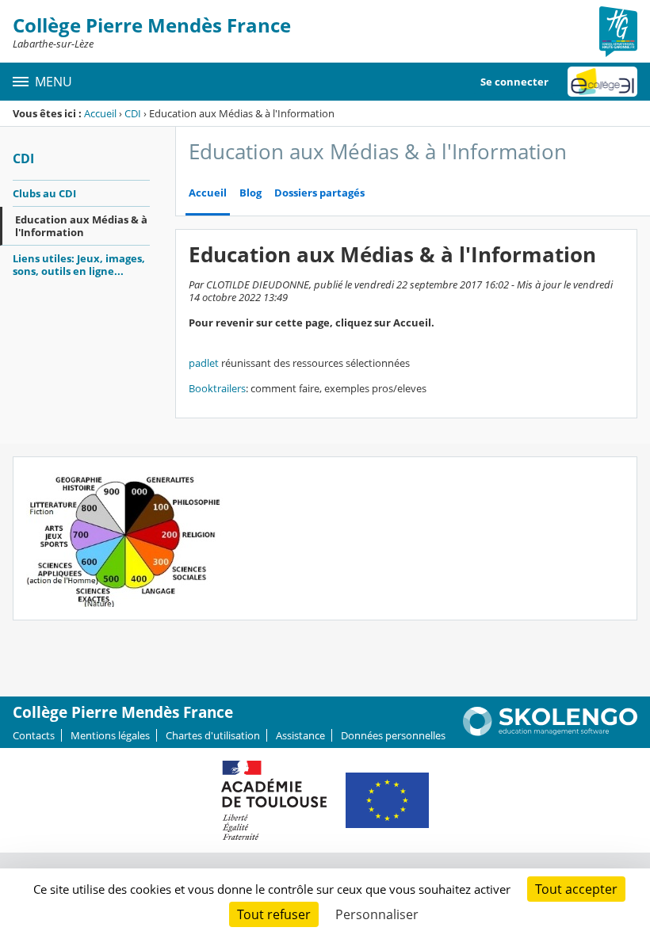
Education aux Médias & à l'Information (81, 225)
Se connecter (514, 81)
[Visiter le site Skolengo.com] (550, 732)
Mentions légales (110, 735)
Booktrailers (217, 388)
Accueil (100, 113)
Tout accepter (576, 889)
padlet (204, 363)
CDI (132, 113)
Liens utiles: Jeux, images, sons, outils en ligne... (79, 264)
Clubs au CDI (44, 193)
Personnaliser (377, 914)
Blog (250, 193)
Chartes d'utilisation (213, 735)
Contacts (34, 735)
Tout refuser (274, 914)
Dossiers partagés (319, 193)
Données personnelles (393, 735)
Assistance (300, 735)
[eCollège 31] (602, 82)
